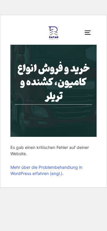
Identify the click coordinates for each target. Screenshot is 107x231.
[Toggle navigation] (78, 32)
